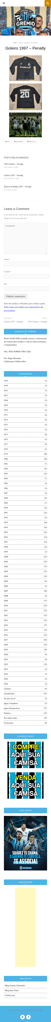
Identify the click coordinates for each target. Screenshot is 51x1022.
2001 (6, 561)
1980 (6, 459)
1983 (6, 473)
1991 (6, 512)
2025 (6, 679)
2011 (6, 610)
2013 (6, 620)
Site (5, 284)
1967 (6, 395)
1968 (6, 400)
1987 (6, 493)
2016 (6, 635)
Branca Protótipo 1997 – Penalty (17, 186)
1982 (6, 468)
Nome (7, 259)
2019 (6, 649)
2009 (6, 600)
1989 (6, 503)
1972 (6, 420)
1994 (6, 527)
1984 (6, 478)
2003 (6, 571)
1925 (6, 380)
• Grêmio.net (9, 995)
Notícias (7, 713)
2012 (6, 615)
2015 (6, 630)
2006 (6, 586)
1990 (6, 508)
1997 (15, 43)
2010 (6, 605)
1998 (6, 547)
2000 (6, 556)
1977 (6, 444)
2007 (6, 591)
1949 (6, 385)
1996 (6, 537)
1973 (6, 424)
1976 (6, 439)
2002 (6, 566)
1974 (6, 429)
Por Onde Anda (10, 718)
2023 (6, 669)
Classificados (9, 693)
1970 (6, 410)
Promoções (8, 723)
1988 (6, 498)
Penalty (31, 141)
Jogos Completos (11, 703)
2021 (6, 659)
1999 (6, 552)
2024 (6, 674)
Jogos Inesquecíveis (12, 708)
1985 (6, 483)
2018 (6, 644)
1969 (6, 405)
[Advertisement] (25, 927)
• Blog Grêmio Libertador (14, 985)
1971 (6, 415)
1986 (6, 488)
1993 (6, 522)
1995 (6, 532)
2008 (6, 595)
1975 (6, 434)
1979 (6, 454)
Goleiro (18, 141)
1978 (6, 449)
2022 (6, 664)
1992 (6, 517)
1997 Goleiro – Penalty (13, 164)
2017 (6, 639)
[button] (2, 3)
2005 (6, 581)
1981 (6, 464)
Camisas (7, 688)
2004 (6, 576)
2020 (6, 654)
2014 (6, 625)
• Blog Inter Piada (11, 990)
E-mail (7, 271)
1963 (6, 390)
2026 (6, 683)
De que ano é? (10, 698)
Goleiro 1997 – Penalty (13, 175)
